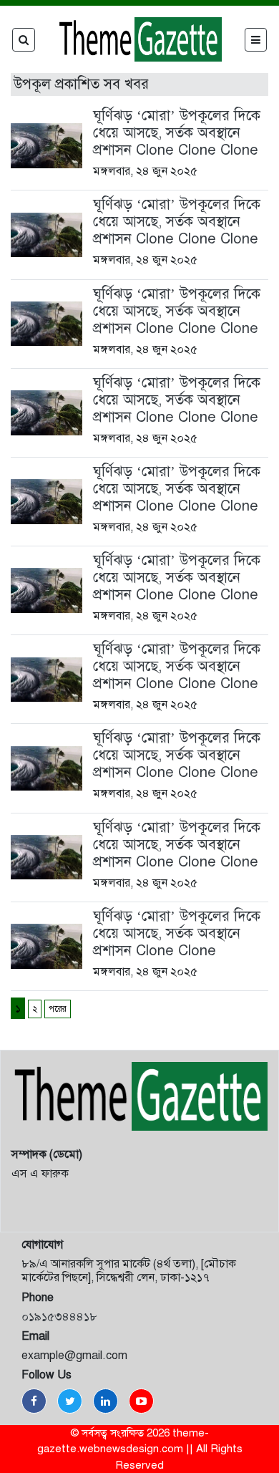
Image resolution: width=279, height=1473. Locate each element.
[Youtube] (141, 1401)
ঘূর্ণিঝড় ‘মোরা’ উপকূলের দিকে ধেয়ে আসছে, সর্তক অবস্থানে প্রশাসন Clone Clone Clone (176, 133)
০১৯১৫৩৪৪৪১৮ (59, 1317)
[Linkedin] (105, 1401)
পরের (58, 1009)
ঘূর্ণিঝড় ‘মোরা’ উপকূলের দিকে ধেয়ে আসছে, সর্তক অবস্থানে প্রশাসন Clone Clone (176, 933)
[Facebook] (33, 1401)
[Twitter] (69, 1401)
